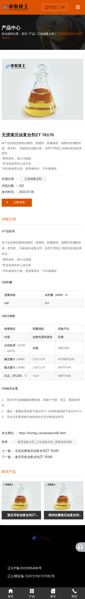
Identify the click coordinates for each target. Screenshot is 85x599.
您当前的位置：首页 (15, 33)
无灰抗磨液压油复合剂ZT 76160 (37, 451)
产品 (32, 33)
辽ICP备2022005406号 (25, 568)
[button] (5, 500)
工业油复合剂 (45, 33)
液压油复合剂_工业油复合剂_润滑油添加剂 (44, 442)
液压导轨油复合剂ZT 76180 (33, 457)
